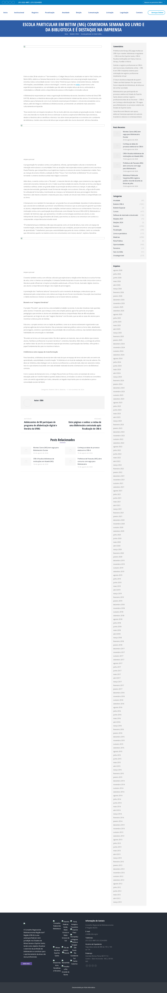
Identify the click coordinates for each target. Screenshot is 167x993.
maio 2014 (117, 806)
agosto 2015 (117, 751)
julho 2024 (117, 362)
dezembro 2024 (118, 344)
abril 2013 (116, 854)
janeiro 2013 (117, 865)
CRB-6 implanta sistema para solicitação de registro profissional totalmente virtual (125, 73)
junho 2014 (117, 803)
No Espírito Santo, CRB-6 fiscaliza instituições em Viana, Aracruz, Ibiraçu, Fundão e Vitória (127, 59)
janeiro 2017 (117, 689)
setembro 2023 (118, 399)
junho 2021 (117, 498)
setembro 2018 (118, 616)
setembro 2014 (118, 792)
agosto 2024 (117, 358)
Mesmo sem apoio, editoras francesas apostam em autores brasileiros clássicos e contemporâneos (127, 114)
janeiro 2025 (117, 340)
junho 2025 (117, 322)
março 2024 (117, 377)
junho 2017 (117, 671)
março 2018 (117, 638)
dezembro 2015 (118, 737)
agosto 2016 (117, 707)
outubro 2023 (118, 395)
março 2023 (117, 421)
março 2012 (117, 902)
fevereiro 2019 (118, 597)
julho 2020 (117, 535)
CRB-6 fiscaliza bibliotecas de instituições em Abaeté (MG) (43, 460)
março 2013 (117, 858)
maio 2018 (117, 630)
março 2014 (117, 814)
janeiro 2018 (117, 645)
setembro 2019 (118, 571)
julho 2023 (117, 406)
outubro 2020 (118, 527)
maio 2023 (117, 414)
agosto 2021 (117, 491)
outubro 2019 (118, 568)
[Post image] (26, 450)
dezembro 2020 (118, 520)
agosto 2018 (117, 619)
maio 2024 (117, 369)
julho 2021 (117, 494)
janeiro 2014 (117, 821)
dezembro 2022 (118, 432)
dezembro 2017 (118, 649)
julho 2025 (117, 318)
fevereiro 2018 (118, 641)
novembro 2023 (119, 391)
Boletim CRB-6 (74, 34)
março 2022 (117, 465)
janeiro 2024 (117, 384)
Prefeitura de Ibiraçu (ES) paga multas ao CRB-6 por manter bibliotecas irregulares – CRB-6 (128, 53)
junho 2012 (117, 891)
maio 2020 (117, 542)
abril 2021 (116, 505)
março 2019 (117, 593)
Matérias (63, 389)
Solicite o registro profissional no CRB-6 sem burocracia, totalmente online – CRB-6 (128, 68)
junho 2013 (117, 847)
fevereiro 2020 (118, 553)
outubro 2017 (118, 656)
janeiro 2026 (117, 296)
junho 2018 (117, 627)
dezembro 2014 (118, 781)
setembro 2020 (118, 531)
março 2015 (117, 770)
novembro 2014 (119, 784)
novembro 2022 (119, 436)
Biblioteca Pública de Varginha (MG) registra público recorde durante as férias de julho (132, 179)
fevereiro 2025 (118, 336)
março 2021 (117, 509)
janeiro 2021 (117, 516)
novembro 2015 (119, 740)
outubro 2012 (118, 876)
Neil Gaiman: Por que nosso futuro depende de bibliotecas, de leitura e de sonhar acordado (128, 85)
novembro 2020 (119, 524)
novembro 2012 (119, 873)
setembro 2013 (118, 836)
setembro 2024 (118, 355)
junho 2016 (117, 715)
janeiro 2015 (117, 777)
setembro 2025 (118, 311)
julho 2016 (117, 711)
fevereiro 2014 (118, 818)
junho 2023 (117, 410)
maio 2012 (117, 895)
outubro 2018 (118, 612)
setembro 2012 (118, 880)
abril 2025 (116, 329)
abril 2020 (116, 546)
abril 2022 (116, 461)
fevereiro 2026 (118, 292)
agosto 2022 (117, 447)
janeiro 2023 (117, 428)
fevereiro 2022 (118, 469)
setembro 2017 (118, 660)
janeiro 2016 (117, 733)
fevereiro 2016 (118, 729)
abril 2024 (116, 373)
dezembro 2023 (118, 388)
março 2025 (117, 333)
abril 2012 (116, 898)
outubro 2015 (118, 744)
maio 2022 (117, 458)
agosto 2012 (117, 884)
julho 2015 (117, 755)
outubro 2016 (118, 700)
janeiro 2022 (117, 472)
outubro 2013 (118, 832)
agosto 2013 (117, 840)
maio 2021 (117, 502)
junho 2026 (117, 278)
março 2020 (117, 549)
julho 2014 (117, 799)
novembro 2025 (119, 303)
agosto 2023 (117, 402)
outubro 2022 (118, 439)
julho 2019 (117, 579)
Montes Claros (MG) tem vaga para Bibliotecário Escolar (46, 449)
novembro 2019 (119, 564)
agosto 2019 (117, 575)
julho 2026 (117, 274)
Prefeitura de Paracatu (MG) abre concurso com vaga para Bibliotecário (90, 461)
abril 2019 (116, 590)
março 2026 (117, 289)
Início (66, 34)
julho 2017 (117, 667)
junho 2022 (117, 454)
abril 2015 (116, 766)
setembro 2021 (118, 487)
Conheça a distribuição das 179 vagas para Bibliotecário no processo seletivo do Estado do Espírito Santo (128, 105)
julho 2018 (117, 623)
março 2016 (117, 726)
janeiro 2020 (117, 557)
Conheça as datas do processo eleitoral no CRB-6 (89, 449)
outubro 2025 (118, 307)
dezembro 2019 (118, 560)
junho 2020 (117, 538)
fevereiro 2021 (118, 513)
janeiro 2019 (117, 601)
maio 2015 (117, 762)
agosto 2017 (117, 663)
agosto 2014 (117, 795)
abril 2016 (116, 722)
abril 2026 (116, 285)
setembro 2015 (118, 748)
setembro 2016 (118, 704)
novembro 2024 (119, 347)
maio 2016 (117, 718)
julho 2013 (117, 843)
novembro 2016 (119, 696)
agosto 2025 (117, 314)
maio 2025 (117, 325)
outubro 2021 (118, 483)
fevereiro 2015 (118, 773)
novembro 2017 (119, 652)
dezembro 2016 (118, 693)
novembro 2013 (119, 829)
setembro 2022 (118, 443)
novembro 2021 (119, 480)
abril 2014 (116, 810)
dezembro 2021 (118, 476)
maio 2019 (117, 586)
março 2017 (117, 682)
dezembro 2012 (118, 869)
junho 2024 (117, 366)
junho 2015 (117, 759)
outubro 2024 (118, 351)
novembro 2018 (119, 608)
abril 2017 (116, 678)
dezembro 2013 (118, 825)
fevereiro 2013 (118, 862)
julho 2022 (117, 450)
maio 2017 (117, 674)
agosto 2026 (117, 270)
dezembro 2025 (118, 300)
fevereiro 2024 (118, 380)
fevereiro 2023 (118, 425)
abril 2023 (116, 417)
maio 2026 (117, 281)
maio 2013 (117, 851)
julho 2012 (117, 887)
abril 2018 (116, 634)
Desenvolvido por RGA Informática (83, 987)
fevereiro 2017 (118, 685)
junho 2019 (117, 582)
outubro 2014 (118, 788)
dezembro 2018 (118, 604)
